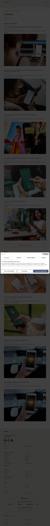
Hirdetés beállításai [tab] (31, 257)
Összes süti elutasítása (9, 271)
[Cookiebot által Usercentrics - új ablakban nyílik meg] (43, 254)
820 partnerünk (7, 263)
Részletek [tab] (19, 257)
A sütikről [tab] (43, 257)
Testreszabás (24, 271)
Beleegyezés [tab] (6, 257)
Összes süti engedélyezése (41, 271)
